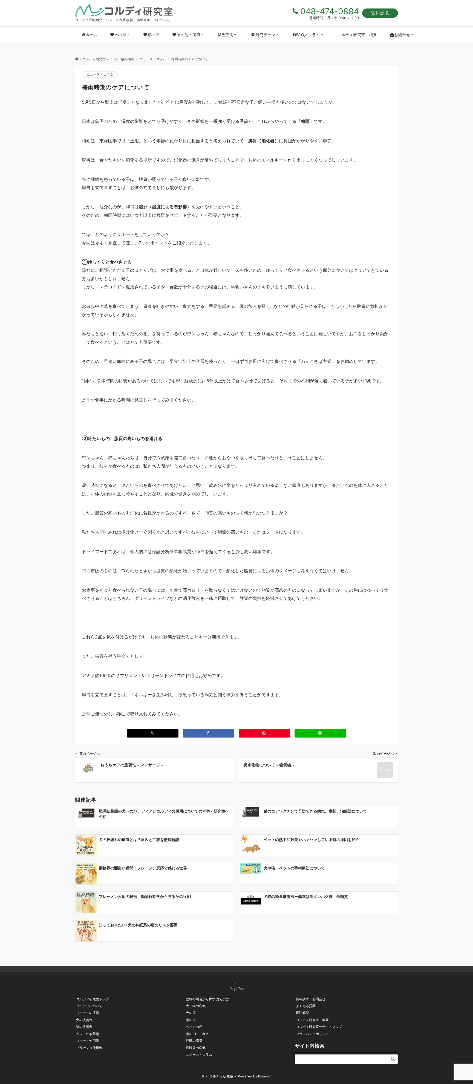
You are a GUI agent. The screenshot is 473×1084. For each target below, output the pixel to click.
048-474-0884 (329, 11)
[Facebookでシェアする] (208, 733)
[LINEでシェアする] (320, 733)
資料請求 (380, 13)
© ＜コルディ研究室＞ (219, 1076)
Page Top (237, 989)
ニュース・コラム (99, 74)
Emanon (265, 1076)
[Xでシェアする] (152, 733)
